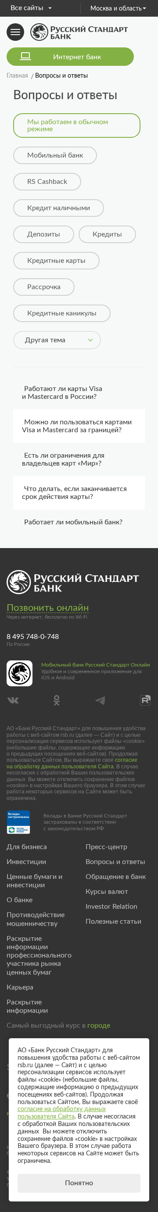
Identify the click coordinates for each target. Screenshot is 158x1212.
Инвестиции (26, 861)
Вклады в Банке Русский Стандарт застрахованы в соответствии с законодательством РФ (85, 822)
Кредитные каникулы (62, 313)
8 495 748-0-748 (33, 636)
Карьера (20, 987)
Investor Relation (111, 906)
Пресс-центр (106, 846)
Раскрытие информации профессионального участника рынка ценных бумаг (39, 955)
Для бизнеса (27, 846)
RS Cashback (47, 181)
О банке (19, 900)
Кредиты (107, 234)
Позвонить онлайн (48, 608)
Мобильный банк (55, 155)
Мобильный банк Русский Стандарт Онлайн (95, 664)
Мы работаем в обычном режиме (67, 125)
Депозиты (43, 234)
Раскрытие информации (27, 1006)
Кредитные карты (56, 260)
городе (98, 1025)
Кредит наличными (58, 208)
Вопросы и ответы (115, 861)
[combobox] (57, 340)
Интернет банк (77, 57)
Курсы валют (107, 891)
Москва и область (116, 9)
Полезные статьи (113, 921)
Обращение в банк (116, 876)
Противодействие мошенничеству (36, 919)
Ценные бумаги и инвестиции (34, 881)
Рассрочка (44, 286)
